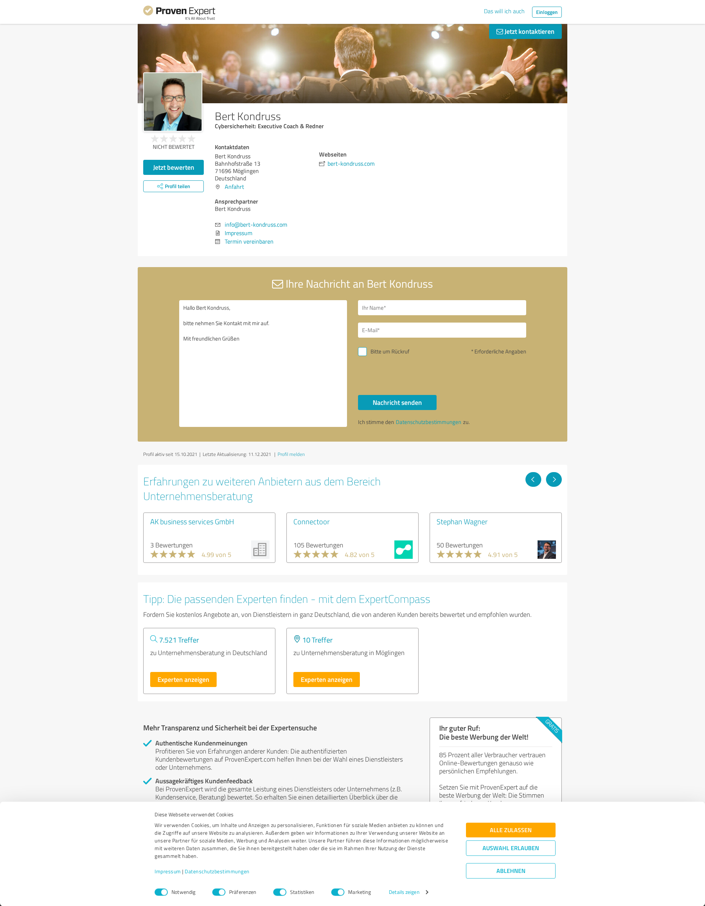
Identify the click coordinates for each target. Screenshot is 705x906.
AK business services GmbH (192, 521)
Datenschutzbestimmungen (217, 871)
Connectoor (311, 521)
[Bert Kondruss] (173, 102)
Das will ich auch (504, 11)
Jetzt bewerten (173, 167)
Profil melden (291, 454)
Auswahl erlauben (510, 848)
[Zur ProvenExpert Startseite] (179, 14)
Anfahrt (234, 187)
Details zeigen (404, 892)
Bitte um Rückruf (389, 351)
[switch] (218, 892)
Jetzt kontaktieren (528, 31)
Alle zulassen (511, 830)
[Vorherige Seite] (533, 479)
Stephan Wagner (462, 521)
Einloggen (547, 11)
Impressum (168, 871)
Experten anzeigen (183, 679)
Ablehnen (510, 871)
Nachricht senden (397, 402)
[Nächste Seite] (554, 479)
